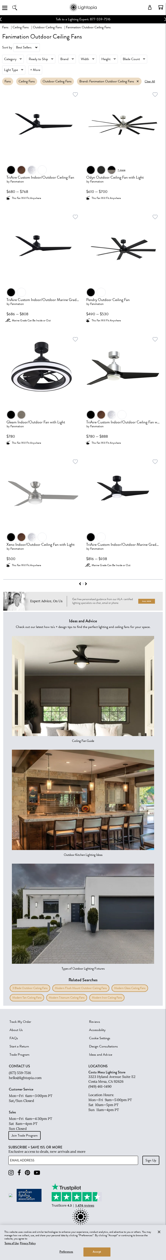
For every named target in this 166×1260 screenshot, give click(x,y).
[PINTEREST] (27, 1172)
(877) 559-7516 (20, 1073)
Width (85, 59)
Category (10, 59)
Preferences (66, 1252)
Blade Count (131, 59)
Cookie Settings (99, 1038)
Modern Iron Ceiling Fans (107, 997)
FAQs (14, 1038)
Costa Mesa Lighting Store (106, 1072)
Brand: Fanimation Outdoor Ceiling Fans (106, 81)
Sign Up (150, 1160)
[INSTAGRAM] (11, 1172)
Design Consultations (103, 1046)
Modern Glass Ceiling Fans (129, 988)
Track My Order (20, 1021)
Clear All (150, 81)
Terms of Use (12, 1243)
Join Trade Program (24, 1135)
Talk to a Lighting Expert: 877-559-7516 (83, 19)
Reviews (94, 1021)
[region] (83, 1242)
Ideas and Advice (100, 1054)
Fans (5, 27)
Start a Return (19, 1046)
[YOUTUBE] (37, 1172)
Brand (64, 59)
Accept (97, 1252)
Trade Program (19, 1054)
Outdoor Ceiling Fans (47, 27)
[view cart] (161, 7)
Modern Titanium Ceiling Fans (67, 997)
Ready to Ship (38, 59)
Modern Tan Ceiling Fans (27, 997)
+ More (35, 69)
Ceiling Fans (21, 27)
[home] (83, 11)
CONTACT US (19, 1066)
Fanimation (17, 181)
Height (105, 59)
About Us (16, 1030)
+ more (121, 170)
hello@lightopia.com (25, 1078)
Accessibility (97, 1030)
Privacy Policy (28, 1243)
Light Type (11, 69)
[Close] (159, 1232)
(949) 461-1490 (100, 1086)
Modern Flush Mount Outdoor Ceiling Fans (81, 988)
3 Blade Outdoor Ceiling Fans (30, 988)
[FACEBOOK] (19, 1172)
